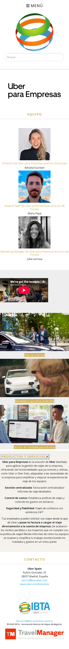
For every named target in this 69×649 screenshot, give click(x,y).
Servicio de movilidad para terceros (35, 447)
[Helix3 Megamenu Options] (34, 5)
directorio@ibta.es (25, 621)
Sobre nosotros (45, 621)
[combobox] (34, 57)
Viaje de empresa (34, 355)
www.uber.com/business (34, 584)
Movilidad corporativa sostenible (34, 401)
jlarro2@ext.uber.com (34, 580)
